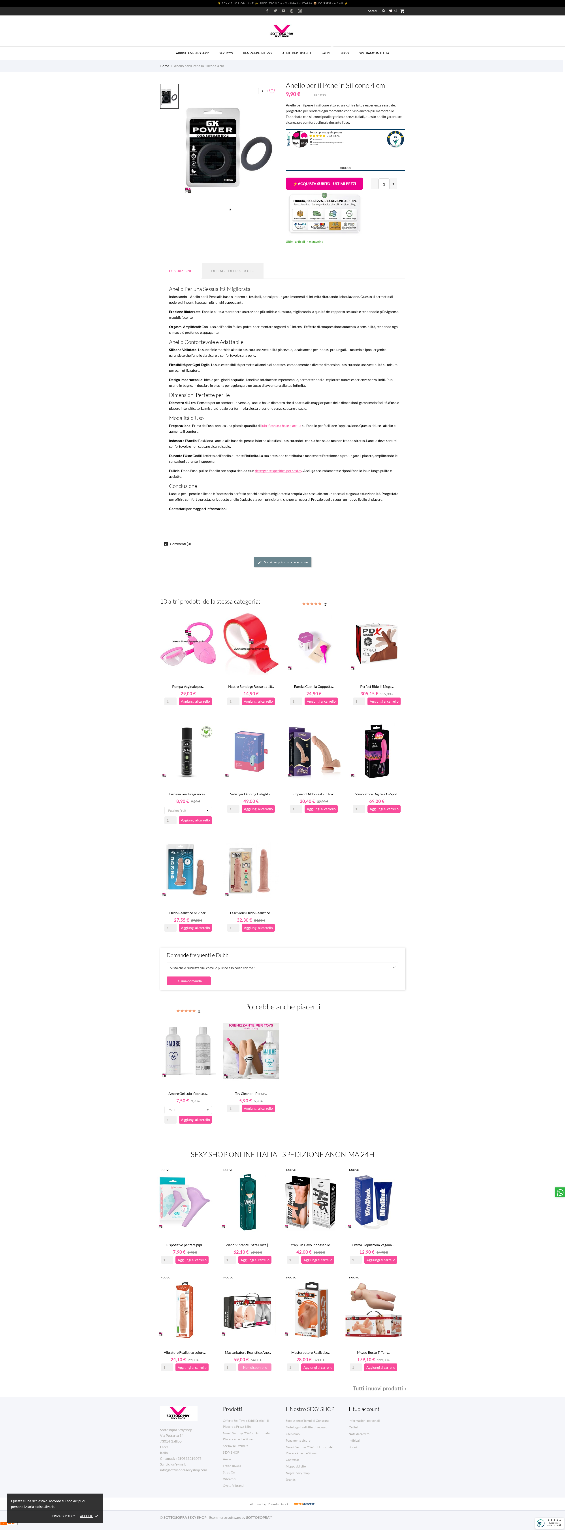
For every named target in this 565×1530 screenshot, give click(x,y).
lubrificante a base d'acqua (281, 425)
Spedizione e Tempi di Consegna (307, 1420)
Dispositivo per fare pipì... (185, 1245)
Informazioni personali (364, 1420)
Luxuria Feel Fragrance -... (188, 794)
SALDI (328, 51)
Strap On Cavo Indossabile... (311, 1245)
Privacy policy (63, 1516)
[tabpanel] (230, 148)
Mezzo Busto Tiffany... (373, 1352)
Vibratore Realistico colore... (185, 1352)
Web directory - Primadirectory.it (269, 1504)
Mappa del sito (296, 1466)
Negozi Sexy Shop (298, 1473)
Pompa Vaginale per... (188, 686)
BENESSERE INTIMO (257, 53)
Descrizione (180, 271)
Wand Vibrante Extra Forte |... (248, 1245)
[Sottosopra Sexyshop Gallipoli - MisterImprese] (304, 1504)
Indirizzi (354, 1440)
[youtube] (283, 10)
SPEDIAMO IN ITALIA (374, 53)
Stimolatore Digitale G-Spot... (377, 794)
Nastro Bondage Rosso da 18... (251, 686)
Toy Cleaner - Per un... (251, 1093)
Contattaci (293, 1460)
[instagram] (300, 11)
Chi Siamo (293, 1434)
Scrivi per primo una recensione (286, 562)
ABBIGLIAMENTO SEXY (192, 53)
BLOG (345, 53)
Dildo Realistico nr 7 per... (188, 913)
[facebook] (267, 11)
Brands (291, 1479)
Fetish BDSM (232, 1465)
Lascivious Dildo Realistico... (251, 913)
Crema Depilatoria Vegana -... (374, 1245)
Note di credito (359, 1434)
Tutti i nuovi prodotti (380, 1388)
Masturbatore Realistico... (310, 1352)
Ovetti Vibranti (233, 1485)
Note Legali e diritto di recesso (306, 1427)
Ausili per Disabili (296, 53)
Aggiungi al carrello (324, 184)
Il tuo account (364, 1409)
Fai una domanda (189, 981)
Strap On (229, 1472)
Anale (227, 1459)
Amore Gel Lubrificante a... (188, 1093)
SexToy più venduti (236, 1446)
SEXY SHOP (231, 1452)
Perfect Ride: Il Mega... (377, 686)
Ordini (353, 1427)
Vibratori (229, 1479)
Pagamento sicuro (298, 1440)
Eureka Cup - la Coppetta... (314, 686)
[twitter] (275, 10)
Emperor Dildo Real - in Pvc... (314, 794)
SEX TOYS (226, 53)
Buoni (353, 1447)
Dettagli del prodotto (232, 271)
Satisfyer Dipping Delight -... (251, 794)
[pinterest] (292, 11)
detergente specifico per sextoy (278, 470)
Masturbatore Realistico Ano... (248, 1352)
